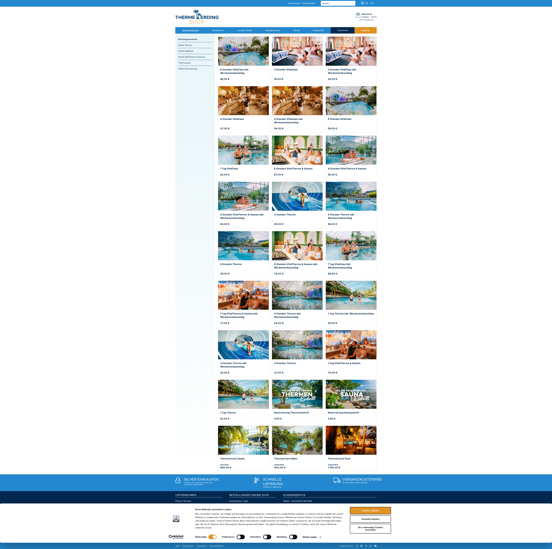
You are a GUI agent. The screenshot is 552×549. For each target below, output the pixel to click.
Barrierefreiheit (216, 546)
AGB (177, 546)
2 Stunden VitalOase (286, 70)
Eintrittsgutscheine (187, 39)
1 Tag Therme (228, 413)
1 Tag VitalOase (229, 169)
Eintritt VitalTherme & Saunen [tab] (191, 57)
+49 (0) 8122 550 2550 (301, 501)
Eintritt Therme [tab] (185, 45)
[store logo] (196, 23)
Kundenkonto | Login (238, 501)
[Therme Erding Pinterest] (366, 546)
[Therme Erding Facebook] (357, 546)
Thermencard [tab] (184, 63)
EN (372, 3)
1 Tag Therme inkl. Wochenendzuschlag (351, 314)
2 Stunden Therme (285, 215)
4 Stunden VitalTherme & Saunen (347, 169)
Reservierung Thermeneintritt (291, 413)
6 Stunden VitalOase (339, 119)
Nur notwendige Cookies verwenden (370, 528)
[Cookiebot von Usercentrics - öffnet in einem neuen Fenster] (176, 537)
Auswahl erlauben (370, 519)
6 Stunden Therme (231, 264)
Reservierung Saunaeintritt (343, 413)
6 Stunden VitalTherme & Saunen (293, 169)
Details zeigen (310, 537)
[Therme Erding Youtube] (375, 546)
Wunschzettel (309, 3)
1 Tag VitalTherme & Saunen (344, 363)
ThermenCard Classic (232, 459)
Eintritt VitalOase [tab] (185, 51)
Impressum (202, 546)
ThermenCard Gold (339, 459)
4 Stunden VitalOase (232, 119)
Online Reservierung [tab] (187, 69)
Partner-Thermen (183, 501)
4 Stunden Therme (285, 363)
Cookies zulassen (370, 510)
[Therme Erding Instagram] (370, 546)
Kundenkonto (294, 3)
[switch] (241, 537)
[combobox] (338, 3)
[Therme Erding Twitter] (361, 546)
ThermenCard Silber (286, 459)
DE (366, 3)
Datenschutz (188, 546)
